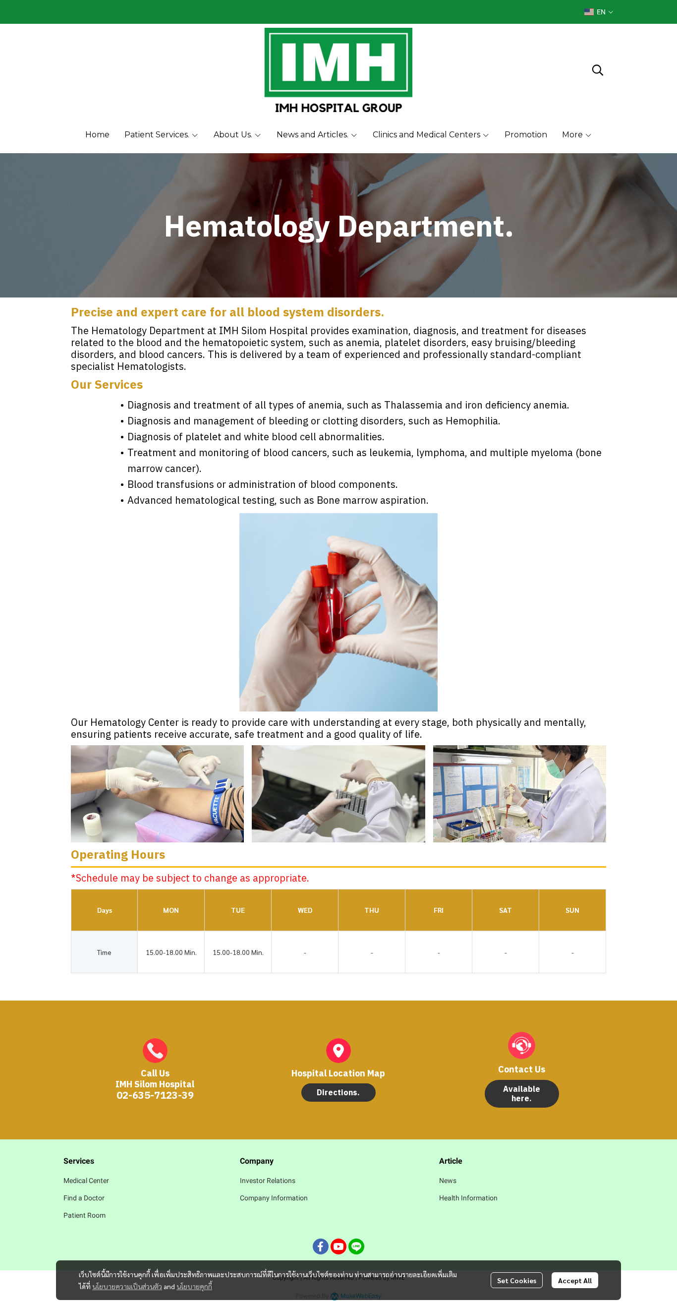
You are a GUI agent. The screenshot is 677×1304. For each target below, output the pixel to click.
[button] (599, 11)
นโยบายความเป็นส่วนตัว (127, 1286)
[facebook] (321, 1246)
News (447, 1181)
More (573, 134)
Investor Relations (267, 1181)
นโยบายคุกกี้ (194, 1286)
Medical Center (86, 1181)
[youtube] (338, 1246)
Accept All (575, 1280)
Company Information (274, 1198)
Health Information (468, 1198)
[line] (356, 1246)
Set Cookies (516, 1280)
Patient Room (84, 1215)
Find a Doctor (84, 1198)
